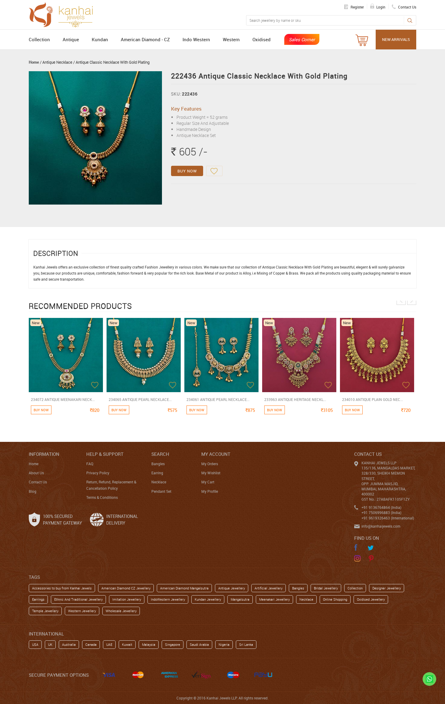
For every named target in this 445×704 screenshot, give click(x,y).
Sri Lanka (246, 644)
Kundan (100, 39)
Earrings (38, 599)
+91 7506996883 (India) (381, 512)
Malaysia (148, 644)
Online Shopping (335, 599)
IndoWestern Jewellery (168, 599)
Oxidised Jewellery (371, 599)
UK (50, 644)
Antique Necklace (57, 62)
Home (34, 62)
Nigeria (224, 644)
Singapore (172, 644)
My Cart (207, 481)
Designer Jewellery (386, 588)
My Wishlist (210, 472)
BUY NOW (187, 171)
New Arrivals (396, 39)
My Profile (209, 491)
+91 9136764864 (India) (381, 507)
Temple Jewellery (45, 611)
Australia (69, 644)
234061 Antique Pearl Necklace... (217, 399)
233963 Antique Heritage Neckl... (295, 399)
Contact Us (38, 481)
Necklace (158, 481)
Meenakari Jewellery (274, 599)
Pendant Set (161, 491)
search (160, 454)
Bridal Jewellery (326, 588)
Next (411, 300)
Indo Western (196, 39)
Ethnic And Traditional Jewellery (78, 599)
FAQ (89, 463)
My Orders (209, 463)
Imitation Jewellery (126, 599)
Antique (71, 39)
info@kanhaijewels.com (380, 526)
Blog (32, 491)
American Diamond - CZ (145, 39)
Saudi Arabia (199, 644)
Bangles (158, 463)
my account (215, 454)
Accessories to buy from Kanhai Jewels (62, 588)
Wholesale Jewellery (121, 611)
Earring (157, 472)
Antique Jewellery (231, 588)
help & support (105, 454)
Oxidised (261, 39)
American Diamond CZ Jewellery (125, 588)
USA (35, 644)
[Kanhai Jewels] (63, 14)
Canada (91, 644)
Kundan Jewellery (208, 599)
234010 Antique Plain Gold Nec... (372, 399)
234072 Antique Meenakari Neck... (63, 399)
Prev (401, 300)
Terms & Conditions (102, 497)
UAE (109, 644)
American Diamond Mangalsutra (184, 588)
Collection (39, 39)
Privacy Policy (97, 472)
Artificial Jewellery (268, 588)
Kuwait (127, 644)
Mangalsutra (240, 599)
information (44, 454)
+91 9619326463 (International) (387, 517)
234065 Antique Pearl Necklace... (140, 399)
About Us (36, 472)
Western (231, 39)
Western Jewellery (82, 611)
